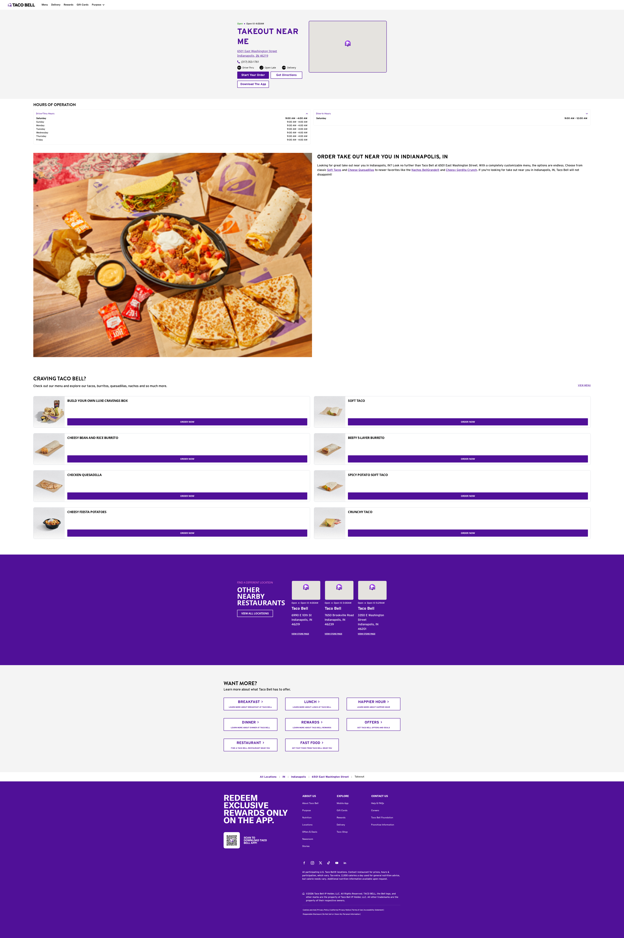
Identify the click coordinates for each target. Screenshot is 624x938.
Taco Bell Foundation (382, 817)
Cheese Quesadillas (361, 170)
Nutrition (307, 817)
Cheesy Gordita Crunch (461, 170)
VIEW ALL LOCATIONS (255, 613)
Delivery (55, 4)
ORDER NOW (187, 421)
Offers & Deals (309, 831)
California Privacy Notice (340, 910)
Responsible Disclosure (312, 914)
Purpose (96, 4)
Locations (307, 824)
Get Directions (286, 75)
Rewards (68, 4)
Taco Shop (342, 831)
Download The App (253, 84)
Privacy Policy (323, 910)
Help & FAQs (377, 803)
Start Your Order (253, 75)
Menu (45, 4)
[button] (317, 797)
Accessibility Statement (373, 910)
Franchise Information (382, 824)
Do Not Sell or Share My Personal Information (341, 914)
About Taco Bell (310, 803)
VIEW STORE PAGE (300, 633)
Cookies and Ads (309, 910)
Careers (375, 810)
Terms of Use (357, 910)
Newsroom (307, 839)
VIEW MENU (584, 385)
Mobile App (342, 803)
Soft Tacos (334, 170)
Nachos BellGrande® (425, 170)
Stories (306, 846)
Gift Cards (83, 4)
